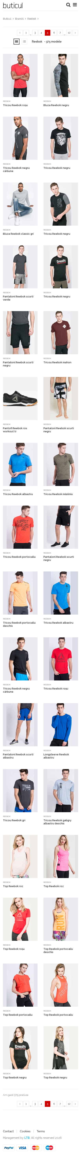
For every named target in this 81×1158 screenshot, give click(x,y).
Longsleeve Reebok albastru (56, 756)
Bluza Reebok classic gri (18, 233)
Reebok (7, 101)
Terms (41, 1131)
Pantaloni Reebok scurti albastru (18, 756)
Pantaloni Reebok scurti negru (18, 364)
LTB (27, 1137)
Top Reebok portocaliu (17, 1014)
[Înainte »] (75, 33)
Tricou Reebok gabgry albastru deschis (57, 822)
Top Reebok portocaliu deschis (58, 950)
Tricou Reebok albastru (18, 494)
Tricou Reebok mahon (57, 362)
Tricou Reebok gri (14, 820)
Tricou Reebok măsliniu (58, 494)
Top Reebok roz (13, 886)
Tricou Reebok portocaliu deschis (19, 624)
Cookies (25, 1131)
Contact (8, 1131)
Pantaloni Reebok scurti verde (18, 298)
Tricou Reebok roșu (15, 105)
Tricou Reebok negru (56, 167)
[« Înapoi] (20, 33)
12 (69, 32)
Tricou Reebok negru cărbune (16, 169)
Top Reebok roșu (14, 948)
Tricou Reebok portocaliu (19, 556)
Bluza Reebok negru (56, 105)
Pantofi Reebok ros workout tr (15, 430)
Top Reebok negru (15, 1077)
